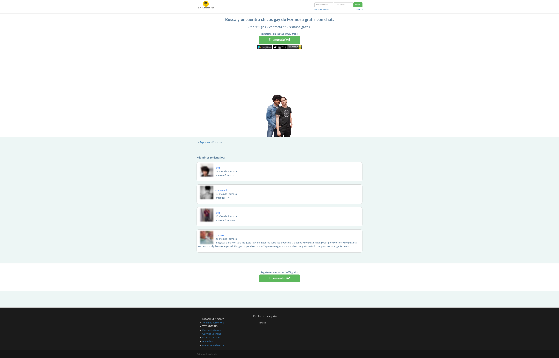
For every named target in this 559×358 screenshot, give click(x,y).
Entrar (358, 5)
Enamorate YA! (279, 40)
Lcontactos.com (211, 337)
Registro (359, 9)
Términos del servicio (213, 322)
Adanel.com (208, 341)
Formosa (262, 323)
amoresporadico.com (213, 345)
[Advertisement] (279, 71)
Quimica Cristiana (211, 334)
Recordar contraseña (321, 9)
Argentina (205, 142)
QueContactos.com (212, 330)
